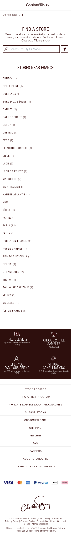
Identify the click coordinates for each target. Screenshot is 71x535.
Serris (9, 264)
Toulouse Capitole (18, 287)
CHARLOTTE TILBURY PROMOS (35, 466)
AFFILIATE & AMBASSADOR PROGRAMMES (35, 404)
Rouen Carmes (15, 248)
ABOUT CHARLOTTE (35, 458)
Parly (9, 233)
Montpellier (13, 186)
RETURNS (35, 435)
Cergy (9, 125)
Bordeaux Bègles (17, 101)
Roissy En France (17, 241)
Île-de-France (14, 310)
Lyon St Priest (15, 171)
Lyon (8, 163)
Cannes (10, 109)
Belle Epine (13, 86)
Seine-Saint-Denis (17, 256)
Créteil (10, 132)
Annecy (10, 78)
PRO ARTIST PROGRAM (35, 396)
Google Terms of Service (37, 530)
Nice (8, 202)
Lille (8, 155)
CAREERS (35, 451)
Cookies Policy (28, 521)
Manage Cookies (40, 524)
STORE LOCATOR (35, 389)
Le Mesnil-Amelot (17, 148)
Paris (9, 225)
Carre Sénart (14, 117)
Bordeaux (11, 94)
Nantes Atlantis (16, 194)
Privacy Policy (12, 521)
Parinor (10, 217)
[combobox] (31, 49)
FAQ (35, 443)
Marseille (12, 179)
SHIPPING (35, 427)
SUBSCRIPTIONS (35, 412)
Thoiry (9, 279)
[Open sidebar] (5, 5)
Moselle (11, 303)
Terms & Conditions (46, 521)
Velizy (9, 295)
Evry (8, 140)
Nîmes (9, 210)
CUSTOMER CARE (35, 420)
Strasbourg (13, 272)
